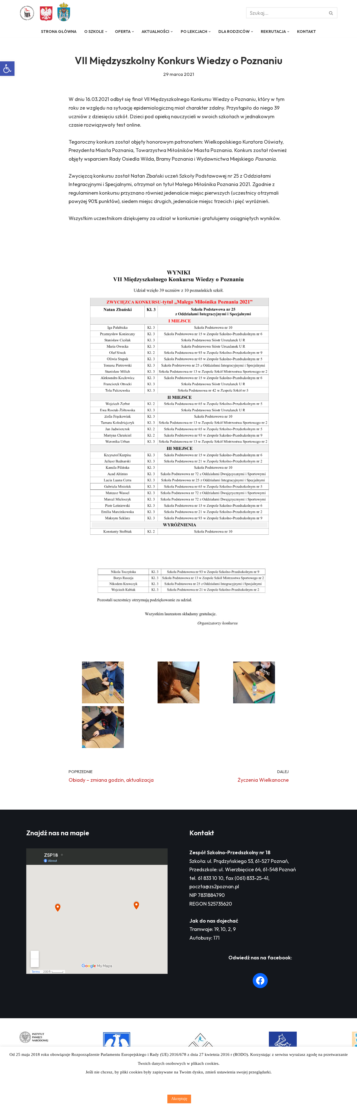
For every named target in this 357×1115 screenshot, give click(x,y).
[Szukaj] (331, 12)
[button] (7, 68)
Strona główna (58, 31)
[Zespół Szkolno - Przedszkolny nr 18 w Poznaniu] (28, 13)
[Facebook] (260, 980)
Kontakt (306, 31)
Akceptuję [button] (179, 1099)
